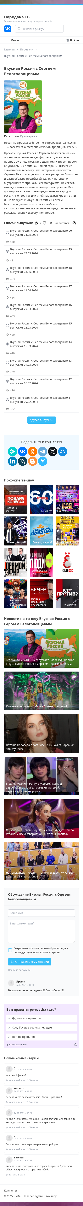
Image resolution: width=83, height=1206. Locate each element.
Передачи (26, 49)
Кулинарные (28, 136)
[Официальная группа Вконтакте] (7, 28)
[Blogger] (32, 461)
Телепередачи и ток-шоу (40, 1196)
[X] (52, 451)
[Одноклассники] (32, 451)
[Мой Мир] (62, 451)
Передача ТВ (17, 17)
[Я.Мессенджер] (12, 451)
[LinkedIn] (12, 461)
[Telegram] (42, 451)
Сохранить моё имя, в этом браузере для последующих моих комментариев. (41, 950)
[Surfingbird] (42, 461)
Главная (9, 49)
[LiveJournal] (22, 461)
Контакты (10, 1190)
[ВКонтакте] (22, 451)
